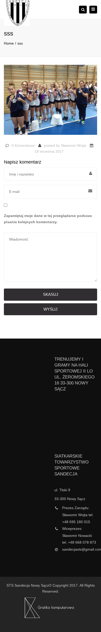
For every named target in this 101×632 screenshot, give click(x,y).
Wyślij (50, 309)
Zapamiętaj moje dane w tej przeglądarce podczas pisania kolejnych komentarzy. (48, 219)
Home (9, 43)
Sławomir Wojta (73, 145)
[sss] (50, 102)
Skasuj (50, 294)
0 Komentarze (23, 145)
